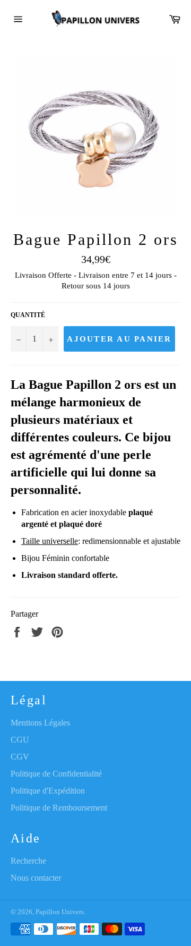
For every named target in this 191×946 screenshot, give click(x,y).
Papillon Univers (60, 912)
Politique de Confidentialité (56, 773)
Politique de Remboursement (59, 807)
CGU (20, 739)
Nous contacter (36, 877)
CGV (20, 756)
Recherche (28, 860)
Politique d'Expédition (48, 790)
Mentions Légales (40, 722)
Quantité (28, 315)
